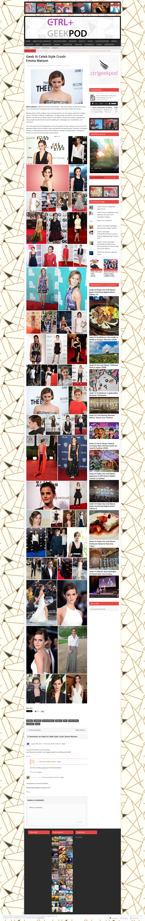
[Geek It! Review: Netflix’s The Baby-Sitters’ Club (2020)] (69, 905)
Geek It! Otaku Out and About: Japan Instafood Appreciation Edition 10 (102, 292)
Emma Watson (48, 721)
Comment (79, 822)
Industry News (60, 41)
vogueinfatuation (36, 743)
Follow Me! (33, 832)
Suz (46, 65)
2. (102, 110)
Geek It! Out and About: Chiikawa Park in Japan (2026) (103, 366)
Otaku (99, 44)
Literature (67, 44)
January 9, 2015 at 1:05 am (47, 761)
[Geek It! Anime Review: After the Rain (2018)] (69, 911)
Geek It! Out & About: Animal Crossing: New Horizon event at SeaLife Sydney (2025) (103, 445)
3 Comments (65, 65)
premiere (30, 724)
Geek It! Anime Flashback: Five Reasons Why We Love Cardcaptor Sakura (107, 215)
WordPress (45, 48)
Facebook (36, 48)
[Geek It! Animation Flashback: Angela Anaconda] (37, 8)
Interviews (109, 44)
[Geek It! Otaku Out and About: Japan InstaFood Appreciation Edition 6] (69, 867)
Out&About (89, 44)
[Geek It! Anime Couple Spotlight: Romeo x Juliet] (69, 889)
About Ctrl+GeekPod (42, 41)
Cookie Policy (40, 917)
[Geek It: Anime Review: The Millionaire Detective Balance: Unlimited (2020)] (55, 905)
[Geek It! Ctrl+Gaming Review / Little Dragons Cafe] (69, 873)
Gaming (57, 44)
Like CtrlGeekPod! (97, 177)
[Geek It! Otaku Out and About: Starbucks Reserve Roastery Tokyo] (104, 569)
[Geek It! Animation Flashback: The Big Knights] (62, 900)
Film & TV (29, 44)
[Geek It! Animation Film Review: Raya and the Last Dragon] (62, 894)
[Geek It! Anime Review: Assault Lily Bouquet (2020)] (62, 889)
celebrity (37, 721)
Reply (63, 743)
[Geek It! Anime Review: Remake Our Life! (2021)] (56, 8)
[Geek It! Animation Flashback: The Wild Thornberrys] (69, 884)
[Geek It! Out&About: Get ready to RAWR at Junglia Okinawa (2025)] (104, 362)
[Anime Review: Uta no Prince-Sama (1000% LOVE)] (99, 264)
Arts (37, 44)
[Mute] (110, 104)
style (37, 724)
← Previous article (34, 730)
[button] (47, 150)
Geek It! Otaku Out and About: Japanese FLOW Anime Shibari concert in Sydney (102, 475)
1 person (39, 772)
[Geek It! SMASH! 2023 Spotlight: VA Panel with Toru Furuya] (104, 597)
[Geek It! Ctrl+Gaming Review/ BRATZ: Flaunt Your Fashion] (104, 441)
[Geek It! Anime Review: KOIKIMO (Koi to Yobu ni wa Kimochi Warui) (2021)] (111, 8)
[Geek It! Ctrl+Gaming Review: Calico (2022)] (99, 192)
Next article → (81, 730)
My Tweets (78, 837)
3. (101, 112)
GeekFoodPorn (102, 41)
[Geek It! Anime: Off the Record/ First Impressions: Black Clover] (117, 264)
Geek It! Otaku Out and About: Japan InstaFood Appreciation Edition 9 (102, 506)
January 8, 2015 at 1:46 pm (52, 743)
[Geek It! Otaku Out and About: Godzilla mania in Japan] (99, 124)
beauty (29, 721)
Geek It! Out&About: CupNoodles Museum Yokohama (103, 394)
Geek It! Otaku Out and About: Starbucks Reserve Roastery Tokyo (102, 543)
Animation (46, 44)
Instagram (55, 48)
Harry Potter (73, 721)
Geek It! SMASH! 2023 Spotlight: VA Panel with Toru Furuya (102, 572)
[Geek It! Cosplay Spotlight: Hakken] (55, 911)
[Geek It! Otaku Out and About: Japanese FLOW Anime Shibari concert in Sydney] (104, 501)
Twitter (28, 48)
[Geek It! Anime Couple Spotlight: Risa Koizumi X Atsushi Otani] (69, 900)
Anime (113, 41)
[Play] (93, 104)
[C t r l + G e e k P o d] (72, 28)
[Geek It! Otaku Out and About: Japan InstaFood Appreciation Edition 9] (104, 539)
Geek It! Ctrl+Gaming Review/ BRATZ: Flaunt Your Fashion (102, 416)
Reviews (72, 41)
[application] (104, 104)
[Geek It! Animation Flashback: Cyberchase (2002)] (62, 905)
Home (28, 41)
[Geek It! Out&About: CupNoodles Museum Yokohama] (104, 412)
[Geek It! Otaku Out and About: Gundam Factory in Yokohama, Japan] (69, 856)
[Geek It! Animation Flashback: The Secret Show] (69, 862)
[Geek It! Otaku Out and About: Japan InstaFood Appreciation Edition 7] (117, 124)
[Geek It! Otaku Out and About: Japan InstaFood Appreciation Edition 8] (62, 856)
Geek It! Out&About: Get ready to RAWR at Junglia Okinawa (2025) (103, 338)
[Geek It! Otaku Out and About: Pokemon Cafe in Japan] (62, 873)
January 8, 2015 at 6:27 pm (50, 777)
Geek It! (82, 41)
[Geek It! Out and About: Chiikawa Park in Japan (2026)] (104, 390)
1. (102, 107)
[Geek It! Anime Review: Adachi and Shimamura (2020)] (55, 900)
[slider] (114, 103)
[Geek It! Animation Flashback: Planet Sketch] (55, 894)
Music (90, 41)
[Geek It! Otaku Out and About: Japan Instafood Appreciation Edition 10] (104, 334)
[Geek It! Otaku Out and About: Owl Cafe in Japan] (62, 867)
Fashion (78, 44)
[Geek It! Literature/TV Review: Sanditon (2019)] (92, 8)
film (65, 721)
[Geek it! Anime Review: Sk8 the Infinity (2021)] (69, 894)
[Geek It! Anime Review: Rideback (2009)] (62, 911)
